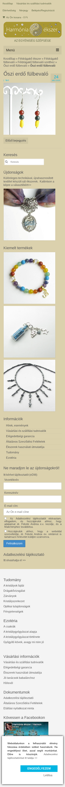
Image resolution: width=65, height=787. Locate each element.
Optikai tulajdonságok (16, 606)
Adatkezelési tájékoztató (18, 697)
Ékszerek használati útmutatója (22, 672)
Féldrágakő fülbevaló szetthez (36, 62)
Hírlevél (8, 683)
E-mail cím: (11, 505)
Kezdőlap (9, 58)
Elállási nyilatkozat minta (18, 708)
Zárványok (9, 595)
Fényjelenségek (13, 611)
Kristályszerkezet (13, 601)
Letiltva (48, 775)
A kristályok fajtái (13, 585)
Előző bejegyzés (16, 140)
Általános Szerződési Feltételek (22, 703)
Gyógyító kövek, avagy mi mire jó (23, 642)
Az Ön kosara (17, 17)
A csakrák (9, 626)
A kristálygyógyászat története (21, 636)
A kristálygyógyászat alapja (20, 631)
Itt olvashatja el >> (14, 560)
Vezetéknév (11, 479)
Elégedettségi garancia (17, 667)
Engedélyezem (39, 768)
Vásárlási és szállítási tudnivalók (23, 662)
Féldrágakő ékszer (29, 58)
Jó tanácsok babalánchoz (19, 677)
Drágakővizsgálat (14, 590)
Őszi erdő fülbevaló (15, 65)
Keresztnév (11, 492)
